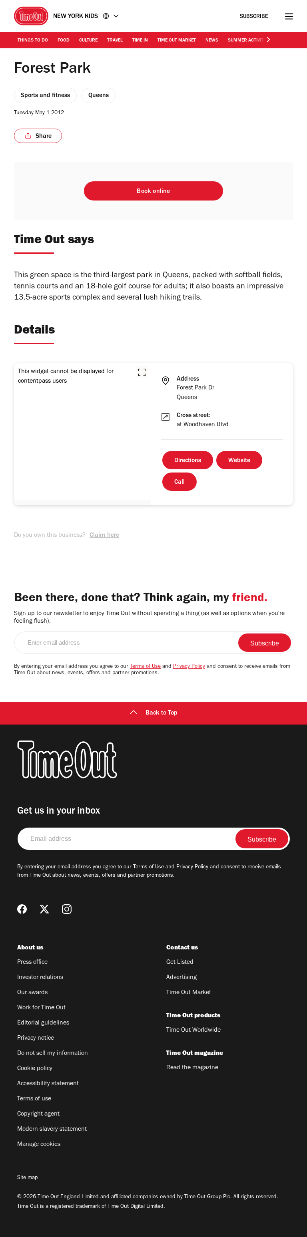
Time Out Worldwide (193, 1030)
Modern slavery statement (52, 1129)
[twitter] (44, 909)
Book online (153, 192)
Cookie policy (34, 1069)
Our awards (32, 993)
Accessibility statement (48, 1084)
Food (64, 40)
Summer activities (249, 40)
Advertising (181, 978)
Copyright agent (38, 1114)
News (211, 40)
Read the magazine (192, 1068)
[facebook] (22, 909)
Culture (88, 40)
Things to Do (33, 40)
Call (179, 482)
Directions (187, 461)
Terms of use (34, 1099)
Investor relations (40, 978)
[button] (142, 372)
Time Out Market (176, 40)
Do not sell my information (52, 1053)
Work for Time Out (41, 1008)
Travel (115, 40)
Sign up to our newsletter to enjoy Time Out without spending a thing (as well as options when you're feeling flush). (149, 618)
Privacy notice (35, 1038)
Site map (27, 1178)
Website (239, 461)
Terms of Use (145, 667)
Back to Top (161, 713)
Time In (140, 40)
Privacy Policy (189, 667)
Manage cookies (38, 1145)
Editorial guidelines (43, 1023)
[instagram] (67, 909)
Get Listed (179, 962)
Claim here (104, 535)
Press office (32, 962)
